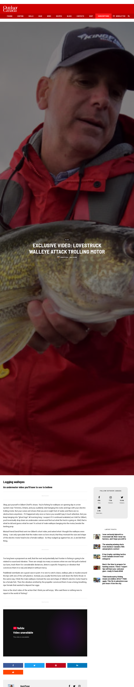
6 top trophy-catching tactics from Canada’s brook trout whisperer (114, 556)
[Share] (13, 665)
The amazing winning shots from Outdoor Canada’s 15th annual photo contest (113, 546)
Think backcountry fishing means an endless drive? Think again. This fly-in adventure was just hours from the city (115, 580)
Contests (80, 16)
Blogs (69, 16)
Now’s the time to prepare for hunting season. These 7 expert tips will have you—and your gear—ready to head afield (114, 567)
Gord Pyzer (64, 257)
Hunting (20, 16)
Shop (91, 16)
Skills (30, 16)
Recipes (59, 16)
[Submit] (13, 672)
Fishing (9, 16)
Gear (40, 16)
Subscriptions (103, 16)
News (49, 16)
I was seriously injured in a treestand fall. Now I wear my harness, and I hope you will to (114, 536)
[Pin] (56, 665)
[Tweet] (34, 665)
